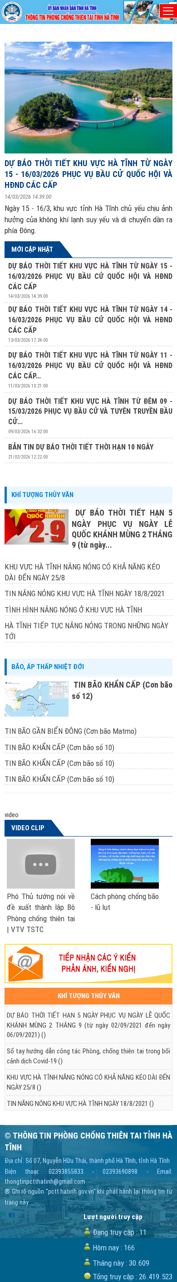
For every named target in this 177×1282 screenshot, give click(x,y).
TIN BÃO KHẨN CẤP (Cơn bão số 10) (59, 747)
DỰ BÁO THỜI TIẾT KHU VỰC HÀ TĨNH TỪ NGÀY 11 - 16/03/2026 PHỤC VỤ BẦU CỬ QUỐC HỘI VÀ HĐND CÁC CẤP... (90, 365)
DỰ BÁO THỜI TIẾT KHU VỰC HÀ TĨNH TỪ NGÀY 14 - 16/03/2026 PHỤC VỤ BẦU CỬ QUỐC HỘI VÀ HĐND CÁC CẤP (90, 320)
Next (151, 466)
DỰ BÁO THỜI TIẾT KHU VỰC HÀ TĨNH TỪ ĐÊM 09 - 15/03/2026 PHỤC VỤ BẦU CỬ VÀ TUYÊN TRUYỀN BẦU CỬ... (90, 411)
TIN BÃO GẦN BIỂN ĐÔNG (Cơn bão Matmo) (71, 731)
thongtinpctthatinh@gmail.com (45, 1181)
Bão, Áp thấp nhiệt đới (47, 667)
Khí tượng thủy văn (42, 495)
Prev (25, 466)
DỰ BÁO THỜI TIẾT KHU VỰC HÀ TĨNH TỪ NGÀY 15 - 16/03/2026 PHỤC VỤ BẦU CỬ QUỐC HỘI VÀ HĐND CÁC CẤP (88, 174)
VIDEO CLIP (27, 828)
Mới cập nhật (32, 249)
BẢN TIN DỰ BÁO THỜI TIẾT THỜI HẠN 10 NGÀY (80, 447)
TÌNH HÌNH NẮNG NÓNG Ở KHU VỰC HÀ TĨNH (73, 609)
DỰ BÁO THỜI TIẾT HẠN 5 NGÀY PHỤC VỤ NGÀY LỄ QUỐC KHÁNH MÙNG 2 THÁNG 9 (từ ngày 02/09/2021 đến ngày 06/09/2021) (88, 1025)
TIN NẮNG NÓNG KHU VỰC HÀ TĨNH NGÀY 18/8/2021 (85, 593)
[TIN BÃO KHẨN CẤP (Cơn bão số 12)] (38, 699)
